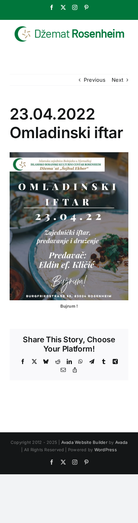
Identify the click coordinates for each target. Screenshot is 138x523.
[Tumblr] (103, 361)
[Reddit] (57, 361)
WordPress (105, 449)
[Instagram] (74, 7)
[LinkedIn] (69, 361)
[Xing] (115, 361)
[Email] (63, 369)
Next (117, 80)
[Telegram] (91, 361)
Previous (94, 80)
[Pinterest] (86, 7)
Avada (121, 442)
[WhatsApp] (80, 361)
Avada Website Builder (84, 442)
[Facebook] (51, 7)
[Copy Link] (74, 369)
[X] (63, 7)
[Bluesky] (45, 361)
